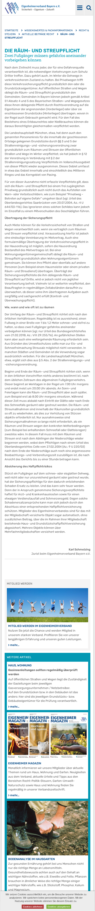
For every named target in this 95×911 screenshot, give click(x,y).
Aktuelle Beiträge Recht (38, 34)
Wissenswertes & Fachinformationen (49, 30)
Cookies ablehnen (32, 906)
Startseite (11, 30)
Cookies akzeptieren (59, 906)
